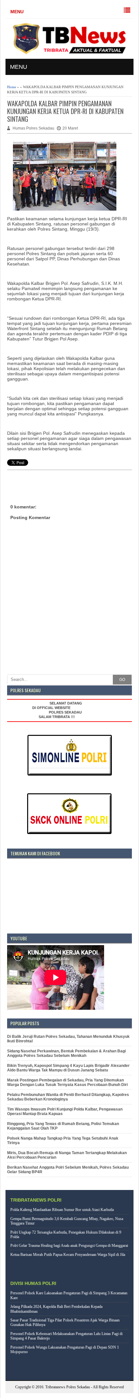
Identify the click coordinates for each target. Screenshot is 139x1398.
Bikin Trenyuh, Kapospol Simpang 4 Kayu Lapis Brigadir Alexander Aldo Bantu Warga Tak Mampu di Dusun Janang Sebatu (68, 1067)
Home (11, 87)
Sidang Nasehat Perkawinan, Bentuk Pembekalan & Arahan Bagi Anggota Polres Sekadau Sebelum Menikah (66, 1053)
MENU (17, 11)
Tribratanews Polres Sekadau (67, 1387)
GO (122, 679)
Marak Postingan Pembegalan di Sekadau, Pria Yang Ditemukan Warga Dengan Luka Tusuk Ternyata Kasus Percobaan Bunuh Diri (67, 1082)
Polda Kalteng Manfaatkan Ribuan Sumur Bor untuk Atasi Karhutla (62, 1209)
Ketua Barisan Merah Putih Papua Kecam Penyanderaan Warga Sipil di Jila (67, 1254)
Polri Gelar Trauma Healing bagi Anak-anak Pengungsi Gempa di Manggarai (69, 1245)
